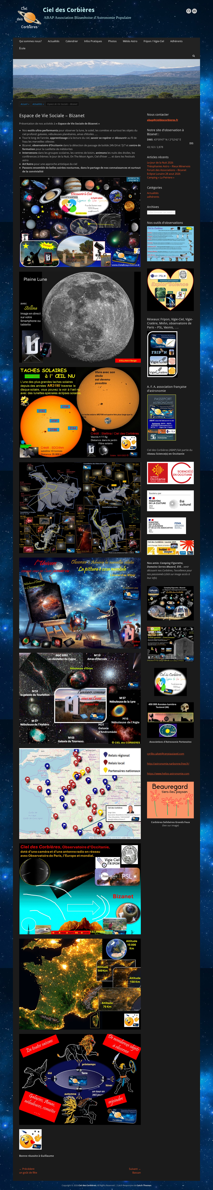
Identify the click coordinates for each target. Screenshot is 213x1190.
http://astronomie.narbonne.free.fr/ (168, 763)
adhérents (153, 196)
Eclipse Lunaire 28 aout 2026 (163, 173)
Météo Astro (130, 41)
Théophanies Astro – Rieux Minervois (168, 166)
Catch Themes (144, 1185)
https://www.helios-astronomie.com (168, 773)
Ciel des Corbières (68, 10)
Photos (112, 41)
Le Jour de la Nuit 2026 (160, 162)
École (22, 48)
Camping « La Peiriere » (160, 177)
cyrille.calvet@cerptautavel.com (165, 753)
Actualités (53, 41)
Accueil (25, 104)
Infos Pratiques (93, 41)
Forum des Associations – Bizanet (166, 170)
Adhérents (176, 41)
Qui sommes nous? (30, 41)
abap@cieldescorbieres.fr (162, 120)
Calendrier (72, 41)
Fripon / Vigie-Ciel (154, 41)
